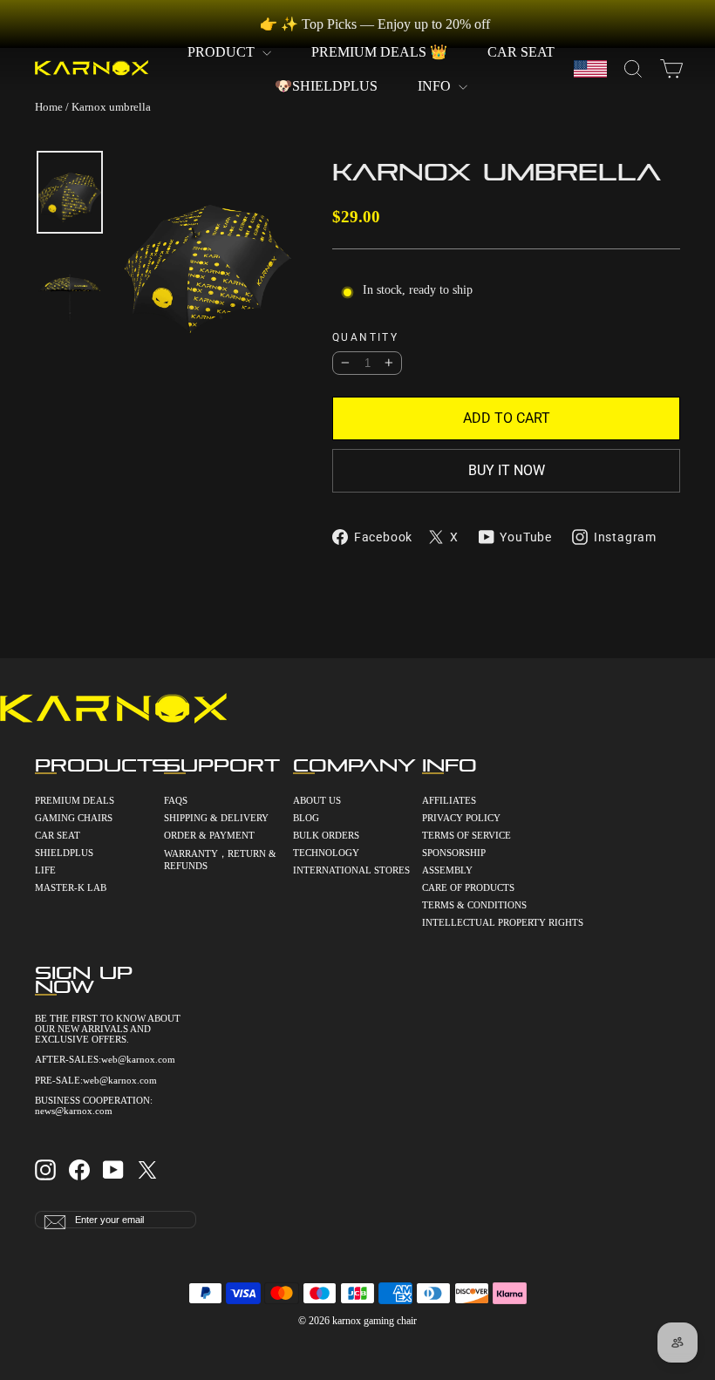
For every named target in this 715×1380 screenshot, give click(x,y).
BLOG (306, 817)
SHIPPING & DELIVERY (216, 817)
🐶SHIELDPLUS (326, 85)
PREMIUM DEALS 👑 (379, 51)
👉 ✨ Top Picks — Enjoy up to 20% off (375, 24)
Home (49, 106)
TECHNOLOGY (326, 852)
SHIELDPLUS (64, 852)
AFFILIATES (449, 800)
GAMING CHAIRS (73, 817)
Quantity (365, 338)
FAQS (175, 800)
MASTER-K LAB (70, 887)
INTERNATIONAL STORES (351, 870)
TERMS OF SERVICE (466, 835)
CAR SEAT (521, 51)
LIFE (45, 870)
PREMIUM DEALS (74, 800)
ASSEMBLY (447, 870)
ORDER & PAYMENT (209, 835)
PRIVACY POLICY (461, 817)
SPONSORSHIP (454, 852)
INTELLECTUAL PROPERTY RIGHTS (486, 922)
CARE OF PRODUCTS (468, 887)
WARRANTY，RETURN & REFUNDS (220, 859)
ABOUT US (317, 800)
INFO (436, 85)
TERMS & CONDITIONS (474, 905)
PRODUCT (222, 51)
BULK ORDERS (326, 835)
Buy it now (506, 470)
